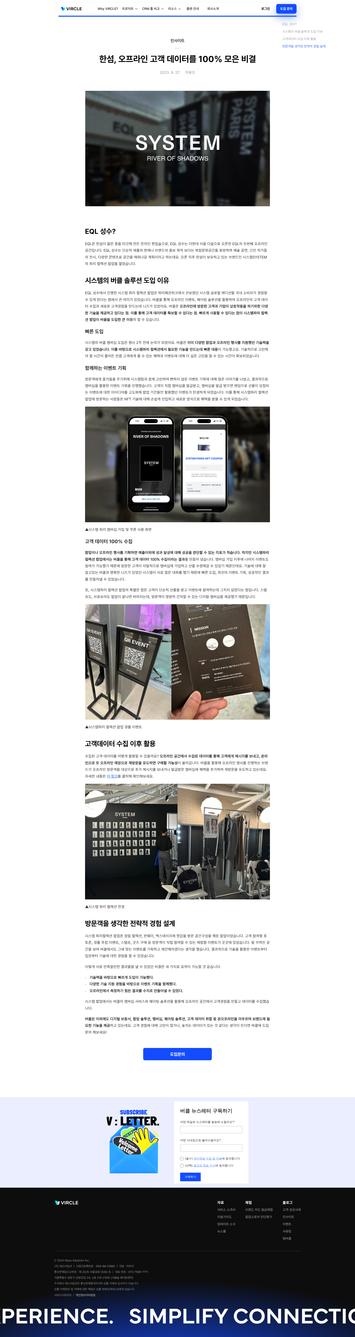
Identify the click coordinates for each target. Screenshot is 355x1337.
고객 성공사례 (292, 1210)
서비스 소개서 (226, 1210)
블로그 (288, 1202)
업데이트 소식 (226, 1224)
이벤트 (287, 1224)
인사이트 (288, 1217)
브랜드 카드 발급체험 (259, 1210)
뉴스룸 (221, 1231)
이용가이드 (224, 1217)
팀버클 (287, 1238)
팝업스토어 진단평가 (258, 1217)
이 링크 (112, 776)
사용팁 (287, 1231)
